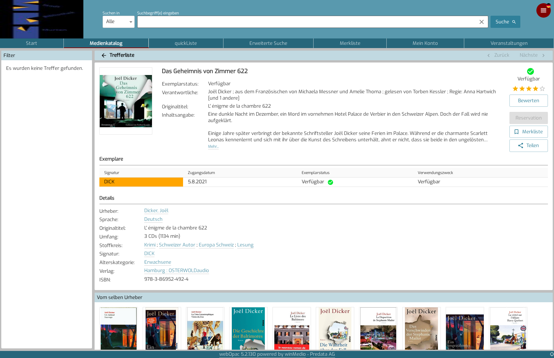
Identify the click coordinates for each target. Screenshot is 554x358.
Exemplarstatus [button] (316, 172)
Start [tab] (31, 43)
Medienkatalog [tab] (106, 43)
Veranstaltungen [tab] (509, 43)
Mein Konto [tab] (425, 43)
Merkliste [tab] (350, 43)
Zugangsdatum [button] (201, 172)
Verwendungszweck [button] (435, 172)
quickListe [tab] (186, 43)
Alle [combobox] (110, 21)
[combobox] (305, 22)
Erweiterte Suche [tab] (268, 43)
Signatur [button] (111, 172)
